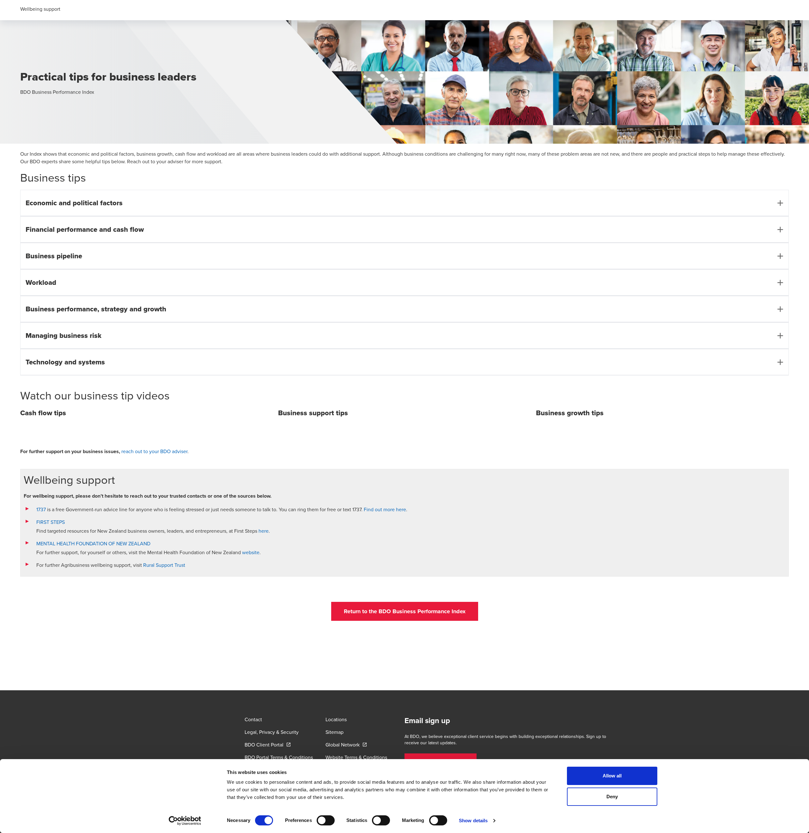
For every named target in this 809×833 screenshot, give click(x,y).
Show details (473, 820)
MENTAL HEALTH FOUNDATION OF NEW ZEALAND (94, 543)
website (250, 552)
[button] (404, 611)
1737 (41, 509)
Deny (612, 796)
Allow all (612, 775)
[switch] (326, 820)
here (264, 530)
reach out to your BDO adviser (154, 451)
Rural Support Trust (164, 564)
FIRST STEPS (50, 521)
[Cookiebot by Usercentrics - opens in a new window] (185, 820)
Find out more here (385, 509)
